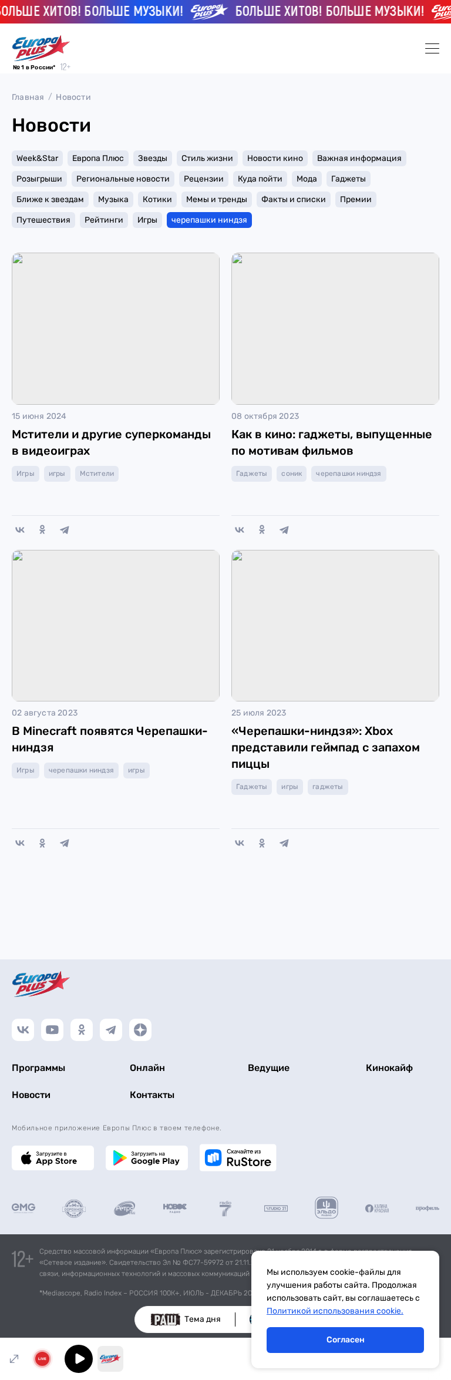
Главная (28, 97)
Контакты (152, 1094)
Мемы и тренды (216, 199)
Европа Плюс (98, 158)
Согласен (346, 1340)
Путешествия (43, 220)
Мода (307, 179)
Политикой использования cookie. (335, 1311)
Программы (38, 1067)
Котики (157, 199)
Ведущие (269, 1067)
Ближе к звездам (50, 199)
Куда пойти (260, 179)
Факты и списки (293, 199)
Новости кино (275, 158)
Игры (147, 220)
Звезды (152, 158)
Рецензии (204, 179)
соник (291, 473)
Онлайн (147, 1067)
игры (57, 473)
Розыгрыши (39, 179)
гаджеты (327, 787)
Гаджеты (348, 179)
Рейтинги (104, 220)
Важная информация (359, 158)
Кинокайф (389, 1067)
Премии (356, 199)
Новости (73, 97)
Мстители (97, 473)
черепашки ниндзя (209, 220)
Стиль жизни (207, 158)
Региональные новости (123, 179)
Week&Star (37, 158)
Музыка (113, 199)
